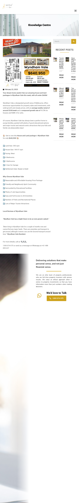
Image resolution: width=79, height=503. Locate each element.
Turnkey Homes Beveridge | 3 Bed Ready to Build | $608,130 (63, 63)
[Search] (73, 41)
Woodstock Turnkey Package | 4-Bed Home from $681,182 (63, 92)
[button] (75, 10)
